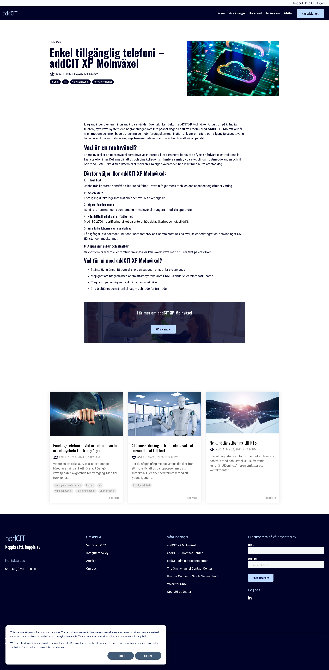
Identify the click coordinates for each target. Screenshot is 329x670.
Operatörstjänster (179, 591)
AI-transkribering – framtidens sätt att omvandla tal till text (163, 448)
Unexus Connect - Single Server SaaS (192, 576)
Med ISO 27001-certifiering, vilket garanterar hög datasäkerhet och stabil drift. (136, 221)
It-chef (55, 81)
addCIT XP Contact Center (185, 553)
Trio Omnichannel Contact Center (189, 568)
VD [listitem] (100, 485)
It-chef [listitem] (90, 485)
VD (65, 81)
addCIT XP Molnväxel (181, 545)
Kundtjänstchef (80, 81)
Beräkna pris (272, 13)
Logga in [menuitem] (321, 3)
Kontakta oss (310, 13)
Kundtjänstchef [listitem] (63, 490)
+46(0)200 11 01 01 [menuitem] (303, 3)
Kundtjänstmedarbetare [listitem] (68, 485)
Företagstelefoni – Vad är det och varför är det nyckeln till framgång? (85, 448)
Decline (148, 655)
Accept (121, 655)
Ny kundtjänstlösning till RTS (233, 442)
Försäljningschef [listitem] (86, 490)
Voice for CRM (177, 584)
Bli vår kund (255, 13)
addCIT (60, 73)
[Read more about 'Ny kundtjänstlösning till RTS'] (242, 412)
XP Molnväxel (163, 329)
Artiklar (287, 13)
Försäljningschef (103, 81)
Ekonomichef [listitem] (107, 490)
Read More (113, 497)
